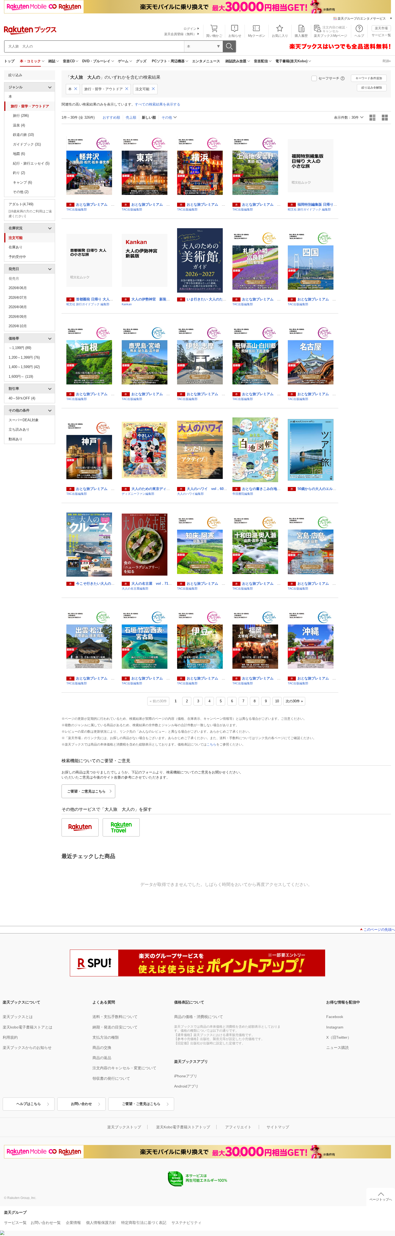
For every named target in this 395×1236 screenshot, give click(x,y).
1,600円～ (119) (21, 377)
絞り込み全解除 (371, 87)
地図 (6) (19, 154)
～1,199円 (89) (20, 348)
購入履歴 (301, 36)
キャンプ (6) (22, 182)
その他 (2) (20, 192)
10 (277, 701)
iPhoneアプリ (185, 1076)
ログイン (190, 29)
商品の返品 (101, 1058)
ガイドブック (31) (27, 144)
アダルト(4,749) (21, 204)
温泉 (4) (19, 125)
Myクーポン (256, 36)
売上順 (131, 117)
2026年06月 (18, 288)
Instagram (334, 1027)
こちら (211, 744)
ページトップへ (380, 1199)
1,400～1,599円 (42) (24, 367)
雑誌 (51, 61)
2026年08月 (18, 307)
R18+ (387, 61)
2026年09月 (18, 317)
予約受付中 (17, 257)
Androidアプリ (186, 1086)
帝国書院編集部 (242, 493)
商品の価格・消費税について (198, 1017)
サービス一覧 (381, 35)
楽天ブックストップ (124, 1127)
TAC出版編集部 (76, 209)
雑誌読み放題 (235, 61)
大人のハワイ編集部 (190, 493)
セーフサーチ (328, 78)
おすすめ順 (111, 117)
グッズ (141, 61)
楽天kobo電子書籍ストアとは (27, 1027)
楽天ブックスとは (18, 1017)
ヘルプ (359, 36)
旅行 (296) (21, 116)
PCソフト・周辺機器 (168, 61)
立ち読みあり (19, 429)
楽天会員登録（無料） (180, 34)
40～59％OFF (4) (22, 398)
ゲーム (123, 61)
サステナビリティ (186, 1222)
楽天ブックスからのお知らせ (27, 1047)
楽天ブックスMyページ (330, 36)
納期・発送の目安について (115, 1027)
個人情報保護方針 (101, 1222)
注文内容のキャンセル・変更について (124, 1068)
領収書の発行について (111, 1078)
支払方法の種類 (105, 1037)
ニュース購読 (337, 1047)
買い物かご (214, 36)
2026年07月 (18, 298)
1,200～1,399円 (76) (24, 357)
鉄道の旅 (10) (23, 135)
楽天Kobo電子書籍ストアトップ (183, 1127)
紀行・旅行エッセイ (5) (31, 163)
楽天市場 (381, 28)
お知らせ (234, 36)
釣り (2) (19, 173)
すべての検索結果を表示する (157, 104)
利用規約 (10, 1037)
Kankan (127, 304)
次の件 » (294, 701)
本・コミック (30, 61)
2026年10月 (18, 326)
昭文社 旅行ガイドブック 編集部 (309, 209)
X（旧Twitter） (338, 1037)
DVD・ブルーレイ (96, 61)
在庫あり (16, 247)
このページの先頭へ (379, 930)
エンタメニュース (206, 61)
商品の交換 (101, 1047)
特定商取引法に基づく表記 (143, 1222)
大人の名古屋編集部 (135, 588)
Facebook (334, 1017)
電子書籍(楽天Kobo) (291, 61)
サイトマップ (278, 1127)
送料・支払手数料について (115, 1017)
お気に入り (280, 36)
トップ (9, 61)
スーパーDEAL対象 (24, 420)
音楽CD (69, 61)
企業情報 (73, 1222)
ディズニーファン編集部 (138, 493)
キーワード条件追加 (369, 78)
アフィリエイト (238, 1127)
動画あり (16, 439)
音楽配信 (261, 61)
